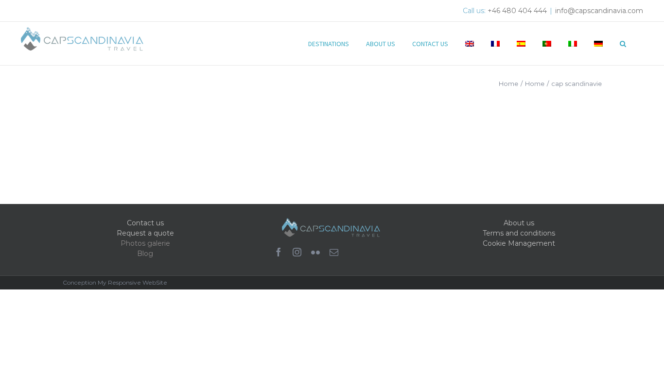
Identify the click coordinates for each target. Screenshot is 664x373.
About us (519, 223)
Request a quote (145, 233)
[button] (623, 43)
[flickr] (315, 252)
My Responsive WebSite (132, 282)
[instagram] (297, 252)
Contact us (145, 223)
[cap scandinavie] (134, 133)
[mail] (334, 252)
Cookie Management (519, 243)
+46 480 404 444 (517, 10)
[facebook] (278, 252)
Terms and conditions (519, 233)
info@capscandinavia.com (599, 10)
